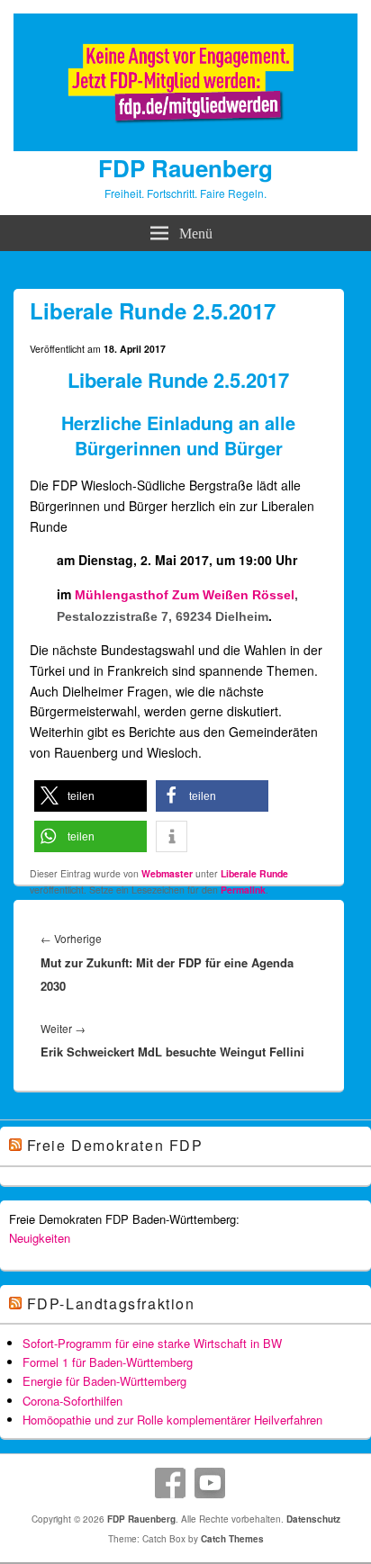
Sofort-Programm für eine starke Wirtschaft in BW (152, 1343)
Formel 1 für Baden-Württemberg (108, 1362)
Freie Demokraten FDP (115, 1145)
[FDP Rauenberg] (185, 146)
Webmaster (167, 873)
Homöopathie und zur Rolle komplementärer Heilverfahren (172, 1419)
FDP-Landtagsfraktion (111, 1303)
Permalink (243, 889)
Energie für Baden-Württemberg (104, 1380)
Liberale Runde (254, 873)
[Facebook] (170, 1483)
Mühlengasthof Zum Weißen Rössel (184, 595)
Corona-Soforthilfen (72, 1400)
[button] (90, 796)
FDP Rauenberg (185, 167)
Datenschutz (313, 1519)
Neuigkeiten (39, 1237)
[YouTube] (210, 1483)
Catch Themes (232, 1539)
